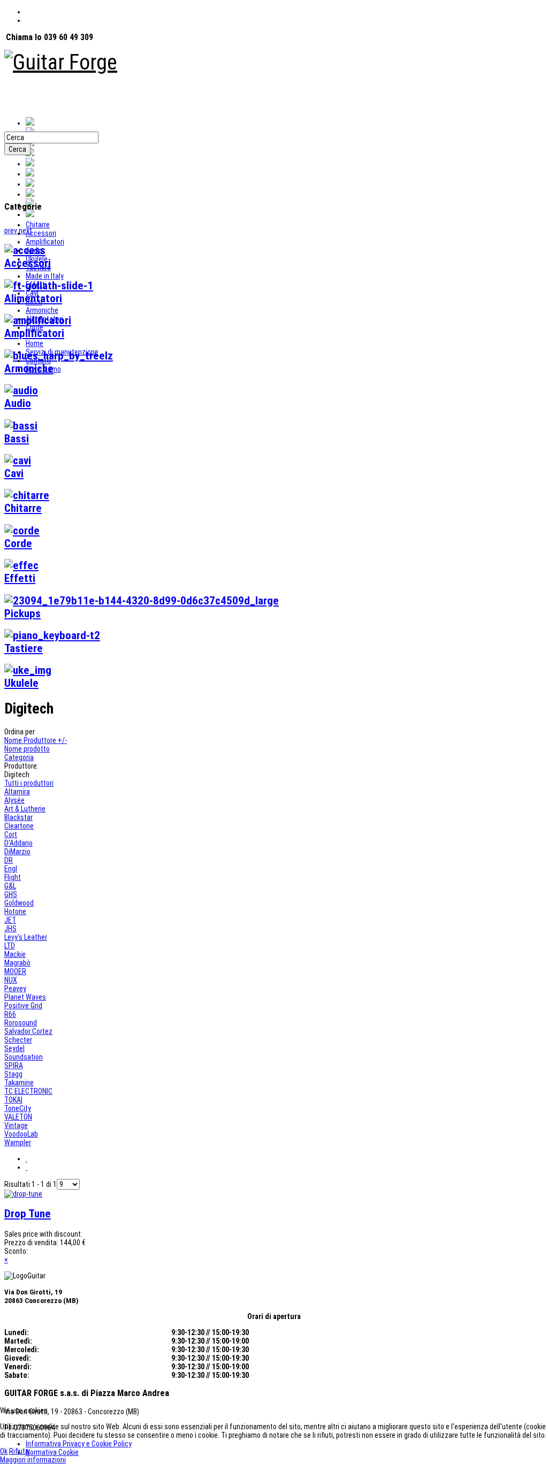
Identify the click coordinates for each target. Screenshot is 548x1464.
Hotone (15, 911)
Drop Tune (27, 1213)
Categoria (19, 757)
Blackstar (18, 817)
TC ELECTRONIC (28, 1091)
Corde (34, 327)
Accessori (41, 233)
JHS (10, 928)
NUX (10, 980)
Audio (34, 250)
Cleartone (19, 826)
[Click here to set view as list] (26, 1167)
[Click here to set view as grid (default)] (26, 1158)
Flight (12, 877)
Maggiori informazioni (33, 1459)
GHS (10, 894)
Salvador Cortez (28, 1031)
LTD (9, 945)
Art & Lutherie (24, 808)
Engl (10, 868)
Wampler (17, 1142)
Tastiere (38, 267)
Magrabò (17, 963)
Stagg (13, 1074)
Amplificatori (45, 241)
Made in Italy (45, 276)
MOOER (15, 971)
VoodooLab (21, 1134)
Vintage (16, 1125)
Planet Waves (25, 997)
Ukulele (37, 259)
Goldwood (19, 903)
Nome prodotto (27, 749)
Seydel (14, 1048)
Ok (3, 1451)
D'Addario (18, 843)
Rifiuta (19, 1451)
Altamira (17, 791)
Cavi (32, 293)
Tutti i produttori (29, 783)
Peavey (15, 988)
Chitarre (38, 224)
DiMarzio (17, 851)
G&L (10, 886)
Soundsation (23, 1057)
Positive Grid (23, 1005)
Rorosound (20, 1022)
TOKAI (13, 1099)
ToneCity (17, 1108)
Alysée (14, 800)
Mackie (15, 954)
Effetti (36, 284)
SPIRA (13, 1065)
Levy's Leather (25, 937)
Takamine (19, 1082)
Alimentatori (44, 319)
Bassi (34, 301)
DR (8, 860)
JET (10, 920)
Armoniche (42, 310)
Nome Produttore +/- (35, 740)
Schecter (18, 1040)
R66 (10, 1014)
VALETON (18, 1117)
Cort (10, 834)
